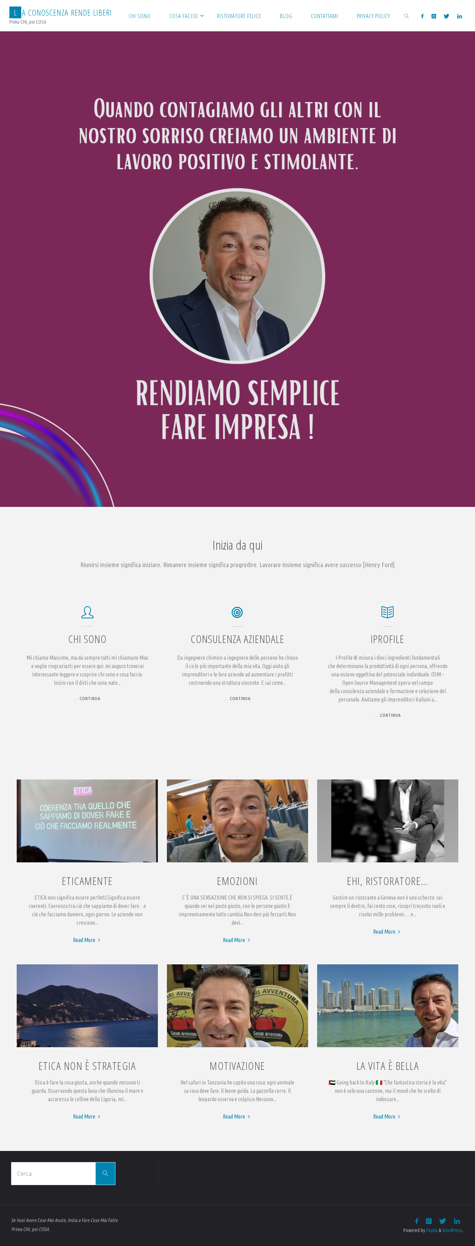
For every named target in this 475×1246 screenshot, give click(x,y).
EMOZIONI (237, 880)
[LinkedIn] (459, 16)
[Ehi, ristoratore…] (388, 862)
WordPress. (453, 1230)
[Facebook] (422, 16)
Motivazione (237, 1065)
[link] (406, 15)
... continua (87, 699)
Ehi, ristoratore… (387, 880)
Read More (87, 940)
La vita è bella (387, 1065)
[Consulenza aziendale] (237, 615)
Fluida (431, 1230)
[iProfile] (387, 615)
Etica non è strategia (87, 1065)
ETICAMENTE (87, 880)
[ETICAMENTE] (87, 862)
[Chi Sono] (87, 615)
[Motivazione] (237, 1047)
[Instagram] (434, 16)
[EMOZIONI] (237, 862)
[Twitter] (446, 16)
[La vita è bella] (388, 1047)
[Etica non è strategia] (87, 1047)
